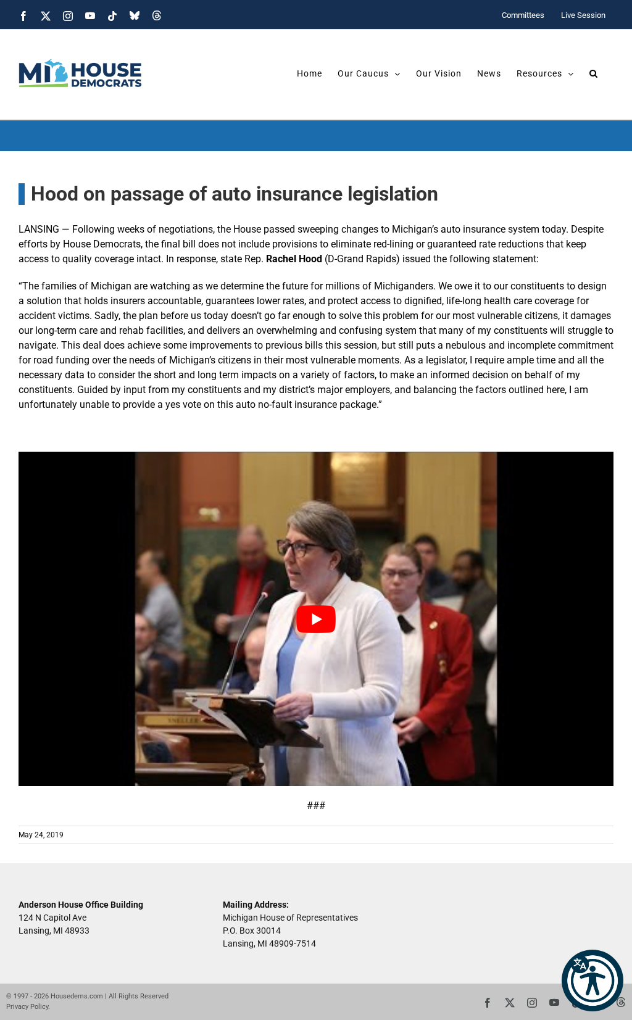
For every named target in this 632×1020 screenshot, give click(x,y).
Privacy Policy (27, 1007)
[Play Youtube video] (316, 619)
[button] (592, 980)
